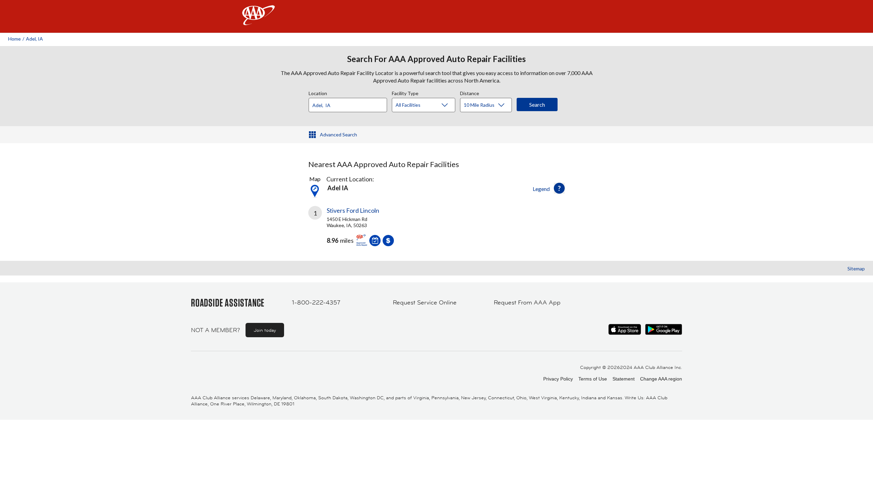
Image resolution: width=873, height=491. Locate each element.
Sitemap (856, 268)
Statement (623, 379)
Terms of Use (592, 379)
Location (318, 92)
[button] (559, 188)
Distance (469, 92)
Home (14, 39)
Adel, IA (34, 39)
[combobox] (350, 103)
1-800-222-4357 (316, 302)
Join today (265, 330)
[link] (372, 229)
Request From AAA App (527, 302)
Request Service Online (425, 302)
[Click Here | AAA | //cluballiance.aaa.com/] (258, 21)
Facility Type (405, 92)
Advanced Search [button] (338, 134)
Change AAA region (661, 379)
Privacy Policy (558, 379)
